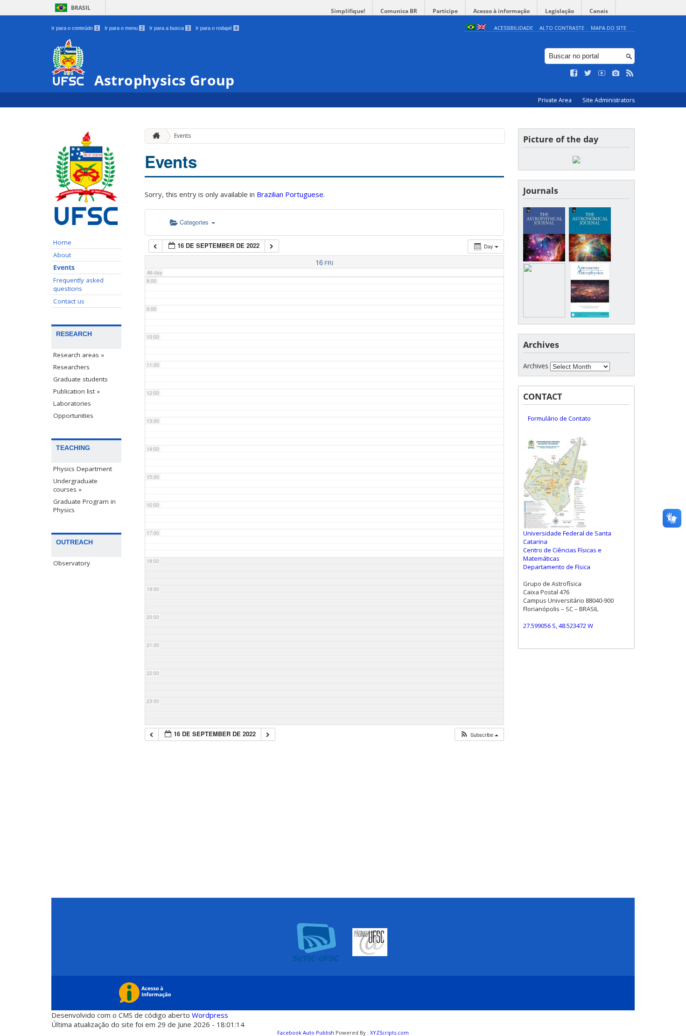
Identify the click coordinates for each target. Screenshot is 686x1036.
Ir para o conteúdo (74, 28)
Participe (445, 11)
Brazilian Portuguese (290, 194)
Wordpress (210, 1015)
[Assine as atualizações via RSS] (630, 73)
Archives (535, 365)
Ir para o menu (124, 28)
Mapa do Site (608, 27)
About (62, 255)
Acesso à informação (501, 11)
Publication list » (76, 391)
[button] (479, 734)
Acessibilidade (513, 27)
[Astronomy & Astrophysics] (590, 314)
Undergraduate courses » (75, 485)
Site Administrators (608, 100)
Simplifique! (348, 11)
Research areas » (78, 355)
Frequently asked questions (78, 284)
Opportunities (73, 415)
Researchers (71, 367)
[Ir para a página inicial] (154, 136)
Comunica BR (398, 11)
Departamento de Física (556, 567)
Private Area (555, 100)
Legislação (559, 11)
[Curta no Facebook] (574, 73)
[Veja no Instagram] (616, 73)
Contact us (68, 301)
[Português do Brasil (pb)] (471, 27)
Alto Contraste (561, 27)
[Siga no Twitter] (588, 73)
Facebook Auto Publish (305, 1032)
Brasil (81, 8)
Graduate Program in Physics (84, 505)
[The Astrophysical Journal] (544, 258)
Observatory (71, 563)
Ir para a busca (169, 28)
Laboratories (72, 403)
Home (62, 242)
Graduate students (80, 379)
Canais (598, 11)
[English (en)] (481, 27)
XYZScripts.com (389, 1032)
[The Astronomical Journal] (590, 258)
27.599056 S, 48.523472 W (558, 625)
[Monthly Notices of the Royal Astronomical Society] (544, 314)
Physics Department (82, 469)
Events (64, 267)
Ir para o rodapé (217, 28)
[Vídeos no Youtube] (602, 73)
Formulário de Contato (559, 418)
